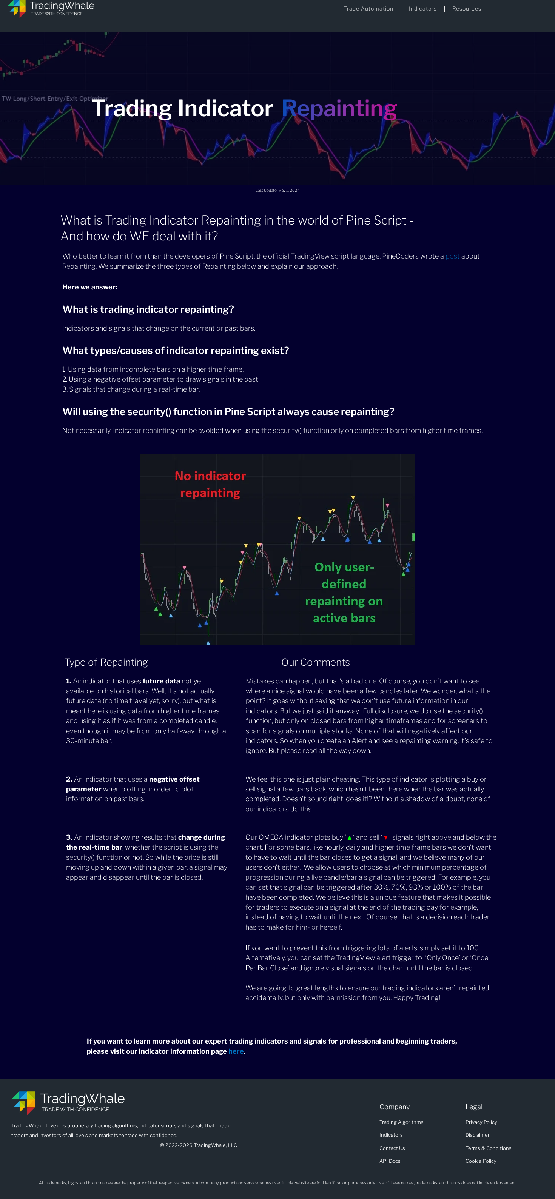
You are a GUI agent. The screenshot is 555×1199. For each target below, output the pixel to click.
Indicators (423, 8)
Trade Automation (368, 8)
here (236, 1051)
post (453, 256)
